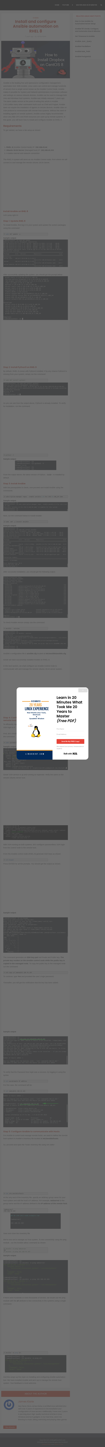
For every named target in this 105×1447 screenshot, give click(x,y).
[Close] (83, 690)
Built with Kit (70, 753)
